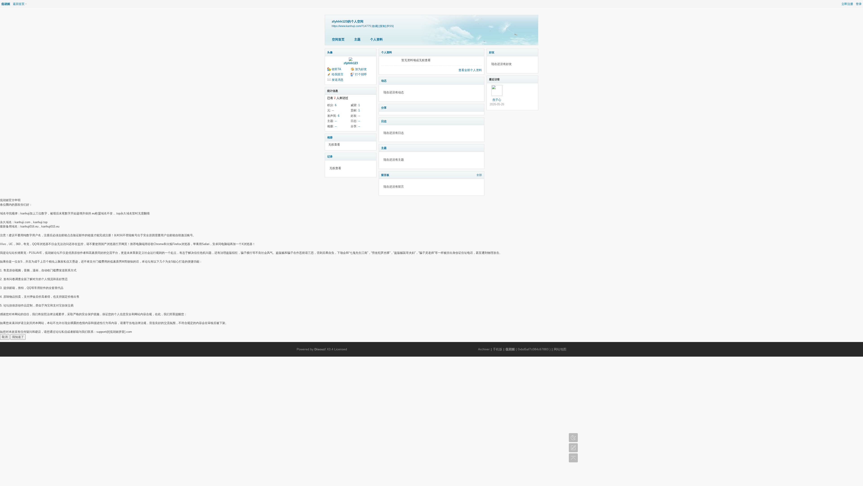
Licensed (340, 349)
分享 (384, 107)
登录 (859, 4)
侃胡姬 (5, 4)
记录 (330, 156)
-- (333, 110)
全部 (479, 175)
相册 (330, 137)
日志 (384, 121)
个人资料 (376, 39)
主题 (357, 39)
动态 (384, 80)
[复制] (382, 26)
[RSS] (390, 26)
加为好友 (361, 69)
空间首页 (338, 39)
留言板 (385, 175)
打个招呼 (361, 74)
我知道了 (18, 337)
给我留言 (337, 74)
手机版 (497, 349)
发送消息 (337, 79)
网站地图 (560, 349)
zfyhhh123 (351, 63)
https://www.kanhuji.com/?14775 (351, 26)
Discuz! (320, 349)
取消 (5, 337)
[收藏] (375, 26)
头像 (330, 52)
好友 (491, 52)
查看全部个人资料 (470, 70)
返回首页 (18, 4)
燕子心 (496, 99)
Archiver (484, 349)
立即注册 (847, 4)
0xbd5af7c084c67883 (533, 349)
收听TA (336, 69)
